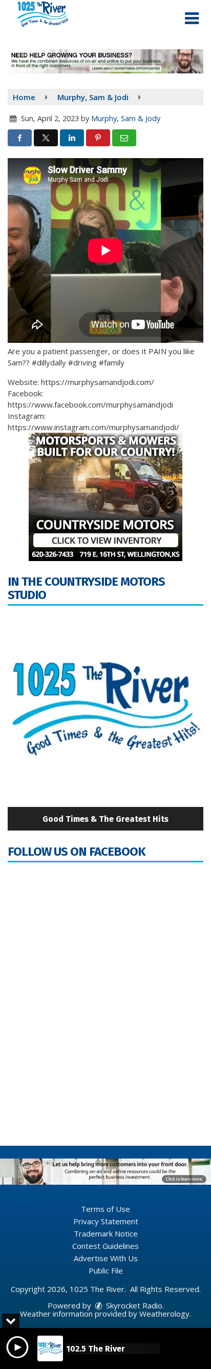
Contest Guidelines (105, 1246)
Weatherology (164, 1313)
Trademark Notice (106, 1233)
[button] (191, 18)
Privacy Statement (105, 1221)
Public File (106, 1270)
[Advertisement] (105, 61)
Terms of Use (105, 1209)
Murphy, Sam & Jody (125, 118)
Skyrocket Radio (133, 1305)
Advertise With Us (106, 1258)
